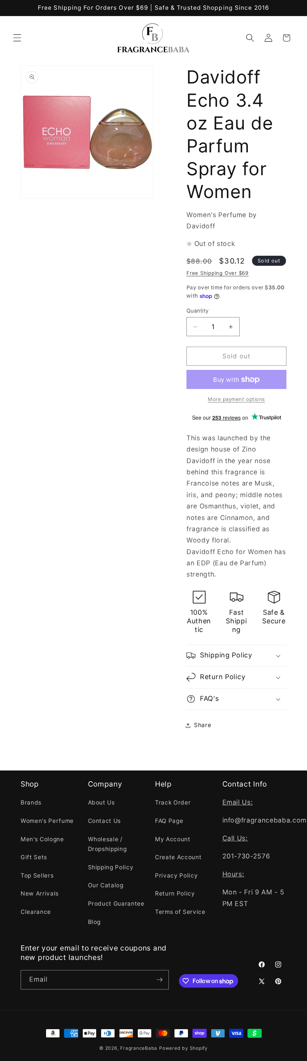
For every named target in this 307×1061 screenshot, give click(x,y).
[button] (17, 38)
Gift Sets (34, 857)
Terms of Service (180, 911)
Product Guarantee (116, 903)
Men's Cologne (42, 839)
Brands (31, 802)
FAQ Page (169, 820)
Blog (94, 921)
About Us (101, 802)
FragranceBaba (138, 1048)
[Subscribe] (159, 979)
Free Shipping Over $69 (217, 273)
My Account (173, 839)
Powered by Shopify (183, 1048)
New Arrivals (40, 893)
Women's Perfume (47, 820)
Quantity (197, 310)
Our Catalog (106, 885)
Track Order (173, 802)
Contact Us (104, 820)
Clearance (36, 911)
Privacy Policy (176, 875)
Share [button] (202, 725)
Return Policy (175, 893)
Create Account (178, 857)
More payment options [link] (236, 399)
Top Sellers (37, 875)
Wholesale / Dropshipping (107, 844)
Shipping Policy (111, 867)
